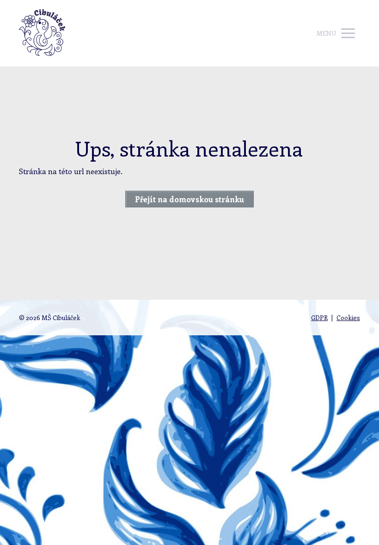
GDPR (319, 317)
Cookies (348, 317)
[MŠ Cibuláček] (42, 33)
